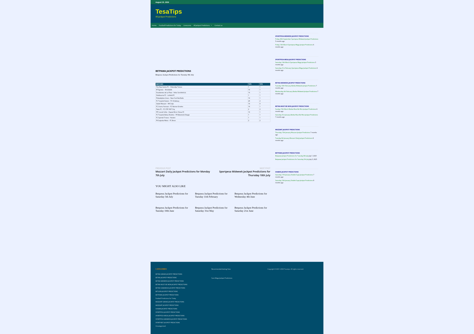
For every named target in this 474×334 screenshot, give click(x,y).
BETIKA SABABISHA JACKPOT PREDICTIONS (170, 288)
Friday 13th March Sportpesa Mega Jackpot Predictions (294, 45)
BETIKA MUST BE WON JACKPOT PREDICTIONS (292, 106)
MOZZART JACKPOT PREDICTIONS (287, 130)
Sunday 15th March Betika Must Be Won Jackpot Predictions (295, 109)
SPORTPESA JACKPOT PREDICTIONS (168, 312)
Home (154, 25)
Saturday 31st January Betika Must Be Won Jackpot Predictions (296, 115)
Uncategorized (161, 326)
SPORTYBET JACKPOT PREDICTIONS (168, 323)
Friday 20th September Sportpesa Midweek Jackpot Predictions (296, 39)
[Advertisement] (213, 51)
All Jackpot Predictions (202, 25)
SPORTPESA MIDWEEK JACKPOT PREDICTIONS (292, 36)
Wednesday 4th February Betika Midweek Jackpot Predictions (296, 91)
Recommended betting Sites (221, 269)
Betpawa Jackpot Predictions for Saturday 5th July (292, 159)
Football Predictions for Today (170, 25)
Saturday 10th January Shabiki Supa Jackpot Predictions (294, 180)
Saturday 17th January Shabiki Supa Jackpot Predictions (294, 175)
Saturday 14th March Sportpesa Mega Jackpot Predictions (295, 62)
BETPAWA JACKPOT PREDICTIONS (173, 70)
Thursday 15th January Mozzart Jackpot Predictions (292, 132)
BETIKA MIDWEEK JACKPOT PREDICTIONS (290, 83)
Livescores (187, 25)
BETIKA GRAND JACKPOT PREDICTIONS (169, 274)
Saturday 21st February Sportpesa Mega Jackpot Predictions (295, 68)
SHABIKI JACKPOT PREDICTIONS (287, 172)
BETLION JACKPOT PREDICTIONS (167, 291)
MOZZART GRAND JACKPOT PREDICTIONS (170, 302)
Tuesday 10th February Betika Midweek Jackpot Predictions (295, 86)
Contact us (218, 25)
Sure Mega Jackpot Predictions (221, 278)
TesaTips (169, 11)
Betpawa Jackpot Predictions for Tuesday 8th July (291, 156)
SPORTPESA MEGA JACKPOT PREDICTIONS (290, 59)
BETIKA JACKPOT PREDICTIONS (166, 278)
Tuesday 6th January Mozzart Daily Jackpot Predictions (293, 138)
